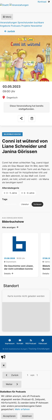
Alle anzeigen (9, 227)
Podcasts (16, 25)
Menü (8, 16)
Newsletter (36, 25)
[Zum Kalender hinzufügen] (32, 118)
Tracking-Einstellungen (39, 349)
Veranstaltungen (8, 22)
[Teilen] (21, 118)
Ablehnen (27, 416)
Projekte (25, 25)
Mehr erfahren (22, 409)
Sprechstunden (25, 22)
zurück (11, 31)
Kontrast (43, 1)
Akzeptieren (9, 416)
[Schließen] (3, 365)
